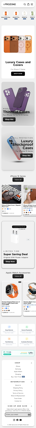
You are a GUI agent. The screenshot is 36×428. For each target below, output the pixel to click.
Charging (18, 374)
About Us (18, 385)
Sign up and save (17, 406)
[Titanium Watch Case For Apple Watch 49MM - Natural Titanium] (24, 309)
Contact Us (18, 401)
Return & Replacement (18, 395)
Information (17, 382)
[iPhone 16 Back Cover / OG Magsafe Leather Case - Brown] (24, 212)
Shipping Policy (18, 388)
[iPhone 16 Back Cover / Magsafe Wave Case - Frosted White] (5, 211)
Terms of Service (18, 393)
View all (18, 180)
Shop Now (10, 262)
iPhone (18, 366)
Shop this (9, 119)
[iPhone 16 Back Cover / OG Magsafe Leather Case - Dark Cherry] (30, 212)
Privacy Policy (18, 390)
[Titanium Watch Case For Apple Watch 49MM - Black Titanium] (26, 309)
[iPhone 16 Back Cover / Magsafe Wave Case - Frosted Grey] (3, 211)
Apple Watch (18, 371)
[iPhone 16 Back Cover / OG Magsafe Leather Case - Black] (26, 212)
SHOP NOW (18, 73)
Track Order (18, 398)
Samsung (18, 369)
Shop (17, 363)
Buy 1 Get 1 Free (17, 377)
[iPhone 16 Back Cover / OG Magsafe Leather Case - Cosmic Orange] (28, 212)
